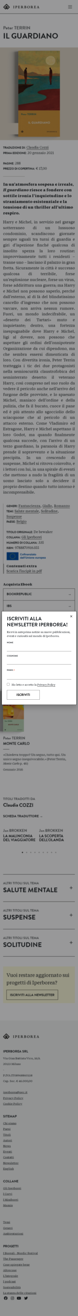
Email (11, 671)
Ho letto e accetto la (33, 684)
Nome (10, 643)
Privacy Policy (46, 684)
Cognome (12, 656)
